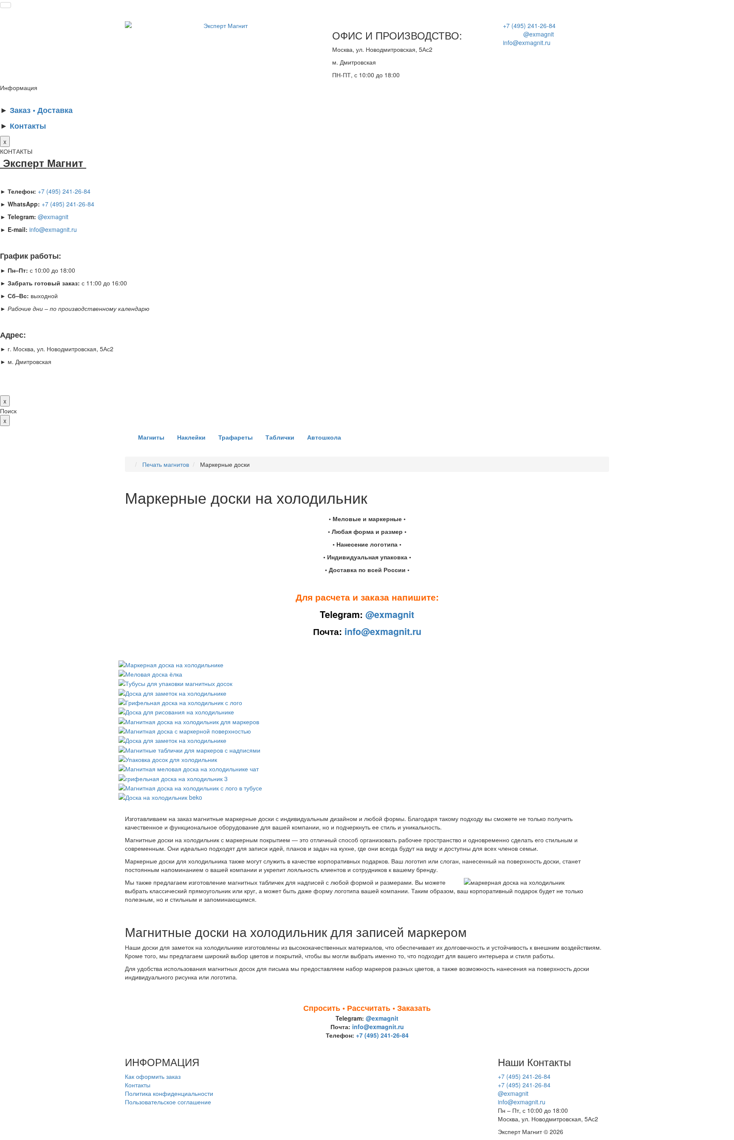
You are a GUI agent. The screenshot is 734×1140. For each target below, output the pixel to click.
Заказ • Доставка (41, 110)
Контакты (28, 125)
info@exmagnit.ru (524, 42)
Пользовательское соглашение (168, 1102)
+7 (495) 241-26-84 (527, 25)
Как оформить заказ (153, 1076)
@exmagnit (526, 34)
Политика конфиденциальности (169, 1093)
